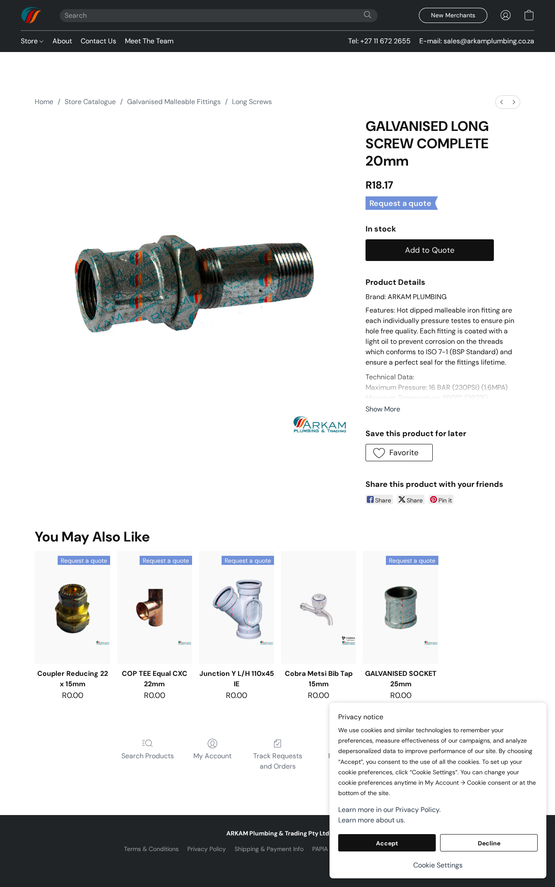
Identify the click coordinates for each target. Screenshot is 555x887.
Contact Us (98, 41)
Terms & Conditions (151, 849)
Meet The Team (149, 41)
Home (44, 101)
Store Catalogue (90, 101)
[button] (31, 15)
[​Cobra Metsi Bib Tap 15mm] (318, 607)
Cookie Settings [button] (438, 865)
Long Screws (252, 101)
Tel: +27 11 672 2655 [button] (379, 41)
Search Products (147, 755)
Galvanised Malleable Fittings (174, 101)
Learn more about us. (371, 820)
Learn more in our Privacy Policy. (389, 809)
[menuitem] (502, 102)
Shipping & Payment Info (269, 849)
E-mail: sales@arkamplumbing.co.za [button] (476, 41)
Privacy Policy (206, 849)
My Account (212, 755)
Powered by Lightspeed (278, 863)
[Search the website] (367, 15)
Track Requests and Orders (277, 761)
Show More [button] (383, 409)
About (62, 41)
